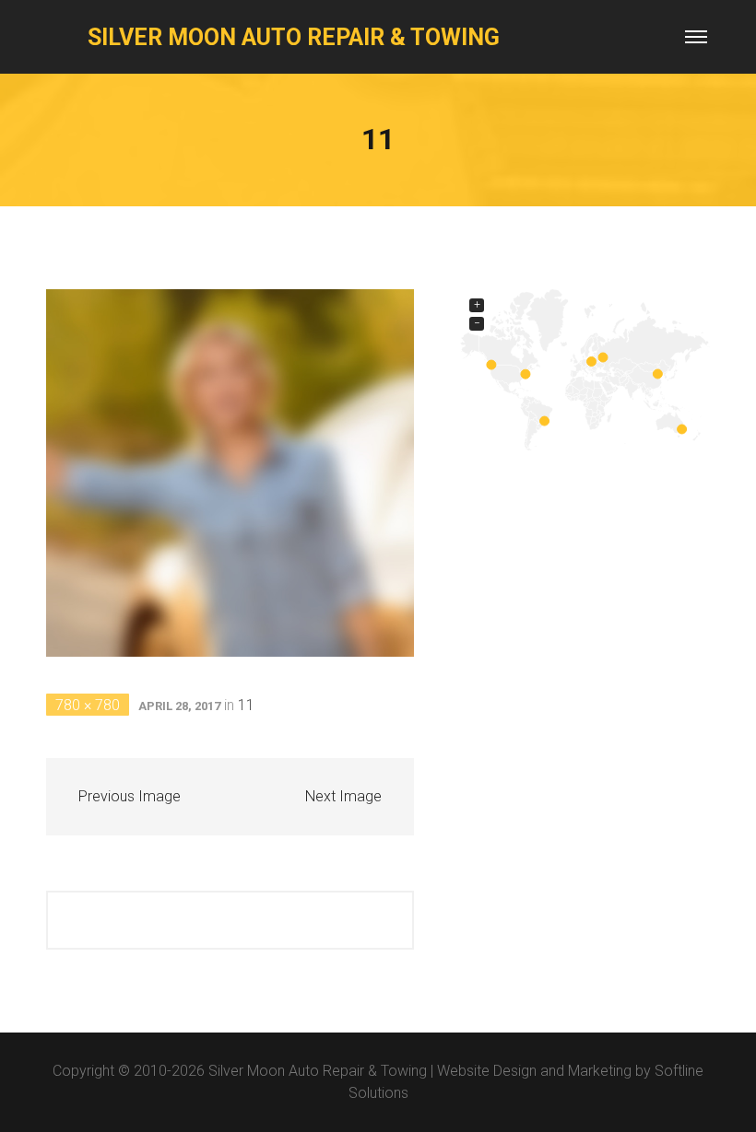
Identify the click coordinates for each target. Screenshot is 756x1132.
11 (246, 705)
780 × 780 (87, 705)
